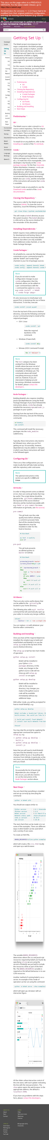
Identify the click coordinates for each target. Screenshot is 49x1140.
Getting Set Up (6, 51)
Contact (5, 1116)
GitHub (24, 204)
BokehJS (6, 159)
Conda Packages (10, 84)
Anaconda (40, 165)
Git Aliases (10, 108)
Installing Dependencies (7, 78)
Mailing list (6, 1128)
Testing (6, 134)
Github (5, 1130)
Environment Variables (7, 129)
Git (9, 61)
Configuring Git (7, 96)
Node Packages (10, 90)
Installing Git (18, 144)
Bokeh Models (6, 142)
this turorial (40, 507)
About (5, 1112)
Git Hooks (9, 102)
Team (4, 1114)
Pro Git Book (38, 144)
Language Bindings (7, 154)
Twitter (5, 1132)
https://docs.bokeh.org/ (11, 7)
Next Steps (7, 123)
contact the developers (31, 1098)
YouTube (5, 1134)
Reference (6, 26)
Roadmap (20, 1116)
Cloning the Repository (7, 71)
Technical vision (22, 1114)
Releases (17, 26)
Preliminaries (7, 58)
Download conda (19, 189)
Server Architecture (7, 148)
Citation (20, 1118)
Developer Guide (29, 26)
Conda (10, 65)
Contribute (6, 1126)
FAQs (19, 1112)
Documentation (7, 138)
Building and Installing (7, 115)
